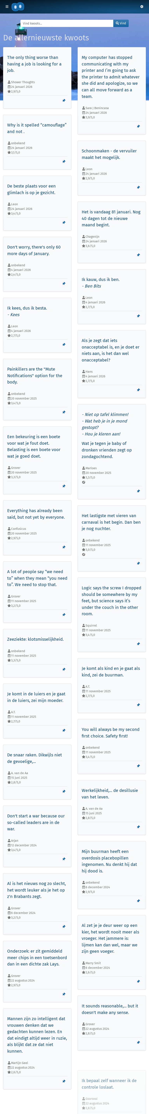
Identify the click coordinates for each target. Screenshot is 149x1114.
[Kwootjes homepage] (18, 6)
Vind (122, 23)
